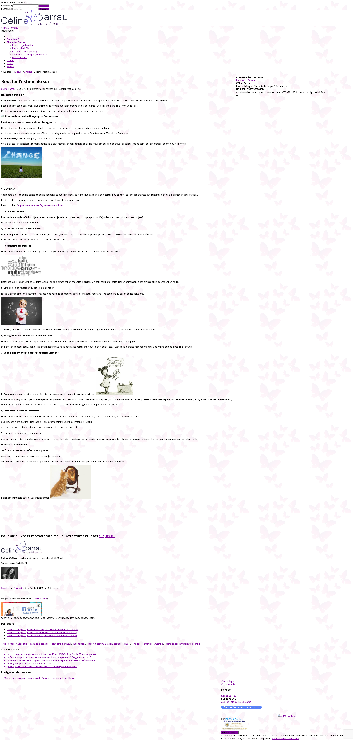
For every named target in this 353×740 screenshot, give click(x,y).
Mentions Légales (245, 80)
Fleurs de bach (19, 57)
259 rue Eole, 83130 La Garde (236, 701)
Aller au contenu (9, 27)
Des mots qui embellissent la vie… (60, 678)
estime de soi (171, 643)
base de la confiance (40, 643)
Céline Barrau (8, 88)
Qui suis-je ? (13, 39)
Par (231, 718)
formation (19, 588)
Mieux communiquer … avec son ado (21, 678)
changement (78, 643)
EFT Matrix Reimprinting (24, 51)
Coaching (6, 588)
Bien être (22, 643)
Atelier (13, 643)
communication (105, 643)
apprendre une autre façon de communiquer (41, 205)
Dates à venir (40, 598)
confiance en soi (122, 643)
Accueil (18, 71)
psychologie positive (189, 643)
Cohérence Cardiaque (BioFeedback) (30, 54)
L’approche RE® (20, 48)
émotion (148, 643)
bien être (56, 643)
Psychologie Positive (22, 45)
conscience (137, 643)
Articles (10, 66)
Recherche (6, 5)
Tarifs (10, 63)
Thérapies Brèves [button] (16, 42)
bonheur (66, 643)
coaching (91, 643)
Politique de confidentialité (285, 738)
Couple (10, 60)
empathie (158, 643)
